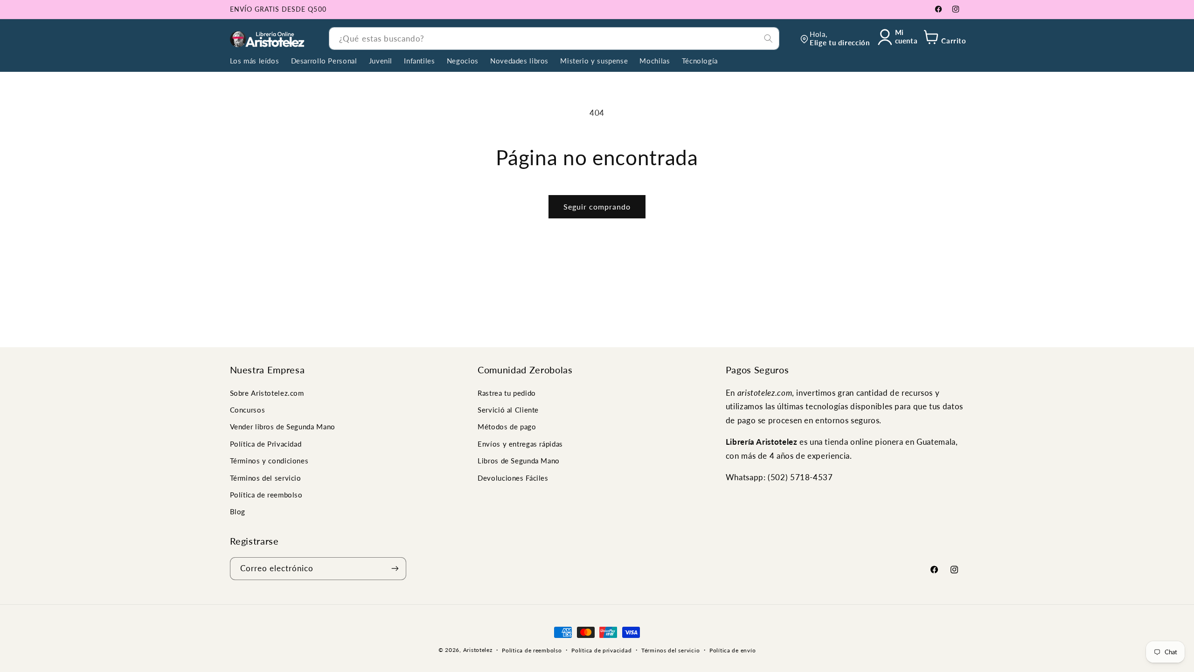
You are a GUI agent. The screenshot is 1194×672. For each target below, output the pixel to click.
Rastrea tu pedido (507, 392)
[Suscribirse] (394, 568)
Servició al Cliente (508, 410)
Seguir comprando (597, 206)
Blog (238, 511)
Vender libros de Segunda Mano (282, 426)
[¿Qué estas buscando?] (768, 38)
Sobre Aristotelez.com (267, 392)
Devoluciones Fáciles (513, 477)
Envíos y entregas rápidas (520, 444)
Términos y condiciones (269, 460)
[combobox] (554, 38)
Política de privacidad (601, 650)
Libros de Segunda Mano (519, 460)
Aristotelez (478, 650)
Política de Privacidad (266, 444)
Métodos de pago (507, 426)
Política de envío (732, 650)
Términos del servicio (265, 477)
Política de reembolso (266, 494)
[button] (943, 38)
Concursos (247, 410)
